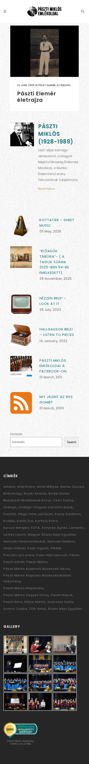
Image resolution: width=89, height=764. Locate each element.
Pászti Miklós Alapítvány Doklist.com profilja (20, 742)
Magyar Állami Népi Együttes (52, 534)
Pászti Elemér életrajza (36, 97)
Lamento (76, 528)
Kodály (9, 521)
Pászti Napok (62, 595)
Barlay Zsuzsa (72, 486)
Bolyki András (35, 493)
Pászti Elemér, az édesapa (54, 85)
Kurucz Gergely (16, 528)
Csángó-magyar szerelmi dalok (45, 507)
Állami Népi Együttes (65, 609)
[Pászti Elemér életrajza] (44, 51)
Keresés (16, 434)
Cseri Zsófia (63, 500)
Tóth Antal (37, 609)
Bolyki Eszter (59, 493)
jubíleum (45, 514)
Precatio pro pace (18, 555)
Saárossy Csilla (60, 602)
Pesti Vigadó (38, 548)
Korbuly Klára (46, 521)
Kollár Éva (25, 521)
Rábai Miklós (35, 602)
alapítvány (26, 486)
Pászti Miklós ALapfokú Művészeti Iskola (36, 569)
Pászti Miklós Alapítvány (23, 588)
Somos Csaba (15, 609)
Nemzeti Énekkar (61, 541)
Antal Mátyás (48, 486)
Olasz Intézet (14, 548)
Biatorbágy (12, 493)
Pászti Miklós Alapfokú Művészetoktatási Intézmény (37, 578)
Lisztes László (14, 534)
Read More (46, 188)
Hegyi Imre (27, 514)
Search (71, 442)
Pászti (74, 555)
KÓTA (35, 528)
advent (9, 486)
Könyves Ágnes (55, 528)
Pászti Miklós (37, 562)
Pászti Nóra (13, 602)
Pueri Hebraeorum (52, 555)
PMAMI (56, 548)
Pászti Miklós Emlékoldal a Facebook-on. (53, 366)
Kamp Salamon (68, 514)
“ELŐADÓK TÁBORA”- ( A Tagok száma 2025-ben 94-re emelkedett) (54, 262)
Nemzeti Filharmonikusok (24, 541)
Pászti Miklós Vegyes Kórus (26, 595)
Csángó (10, 507)
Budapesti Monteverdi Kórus (27, 500)
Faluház (9, 514)
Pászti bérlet (14, 562)
